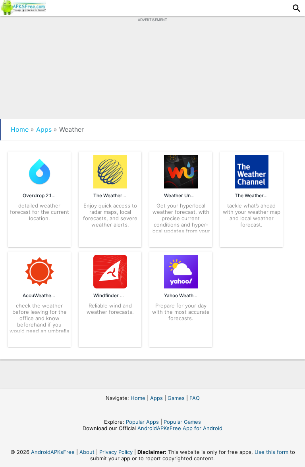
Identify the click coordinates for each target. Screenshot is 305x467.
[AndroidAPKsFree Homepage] (23, 13)
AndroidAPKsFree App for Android (179, 428)
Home (20, 129)
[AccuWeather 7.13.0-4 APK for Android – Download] (39, 286)
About (87, 452)
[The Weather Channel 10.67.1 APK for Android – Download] (251, 186)
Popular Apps (142, 422)
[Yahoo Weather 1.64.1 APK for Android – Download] (181, 286)
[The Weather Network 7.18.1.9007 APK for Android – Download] (110, 186)
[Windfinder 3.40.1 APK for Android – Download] (110, 286)
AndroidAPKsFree (53, 452)
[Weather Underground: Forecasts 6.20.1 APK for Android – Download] (181, 186)
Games (176, 398)
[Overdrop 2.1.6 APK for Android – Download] (39, 186)
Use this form (271, 452)
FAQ (194, 398)
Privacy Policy (116, 452)
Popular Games (182, 422)
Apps (44, 129)
